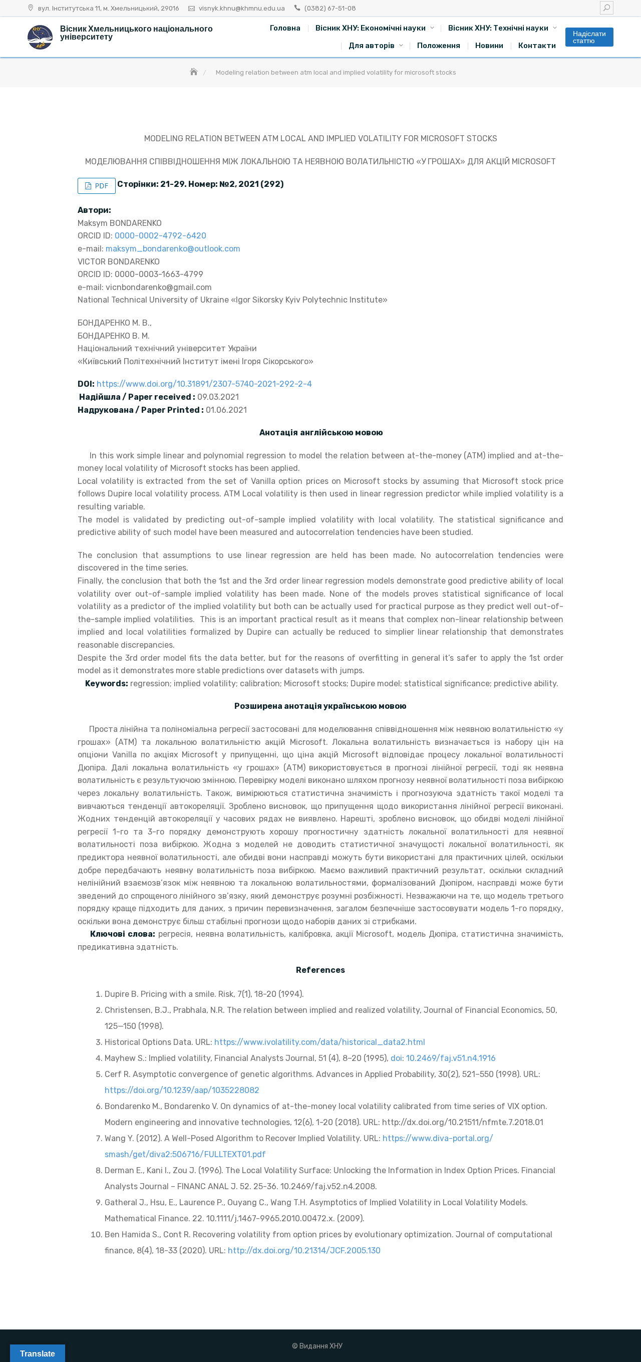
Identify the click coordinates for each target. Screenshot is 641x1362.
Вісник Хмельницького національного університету (136, 33)
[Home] (195, 72)
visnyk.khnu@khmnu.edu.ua (242, 8)
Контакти (537, 45)
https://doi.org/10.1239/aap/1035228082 (182, 1090)
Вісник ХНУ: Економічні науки (370, 28)
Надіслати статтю (589, 37)
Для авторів (372, 45)
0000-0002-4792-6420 (160, 235)
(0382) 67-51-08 (330, 8)
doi (396, 1058)
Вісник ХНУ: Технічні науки (498, 28)
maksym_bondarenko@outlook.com (173, 248)
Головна (285, 28)
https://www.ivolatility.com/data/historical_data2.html (319, 1042)
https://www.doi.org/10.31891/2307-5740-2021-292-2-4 (204, 384)
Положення (438, 45)
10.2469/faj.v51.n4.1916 (451, 1058)
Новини (489, 45)
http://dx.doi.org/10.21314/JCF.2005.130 (304, 1250)
